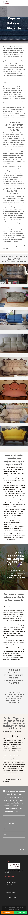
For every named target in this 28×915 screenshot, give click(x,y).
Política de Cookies (10, 884)
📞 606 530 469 (7, 912)
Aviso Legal (8, 879)
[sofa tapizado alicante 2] (14, 307)
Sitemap (17, 909)
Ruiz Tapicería (12, 907)
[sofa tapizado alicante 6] (14, 399)
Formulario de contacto (11, 897)
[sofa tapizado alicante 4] (14, 353)
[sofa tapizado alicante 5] (14, 376)
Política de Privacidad (11, 882)
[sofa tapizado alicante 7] (14, 422)
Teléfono (8, 895)
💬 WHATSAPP (21, 912)
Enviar (22, 850)
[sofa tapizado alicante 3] (14, 330)
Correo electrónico (10, 892)
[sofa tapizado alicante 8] (14, 445)
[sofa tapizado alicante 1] (14, 283)
